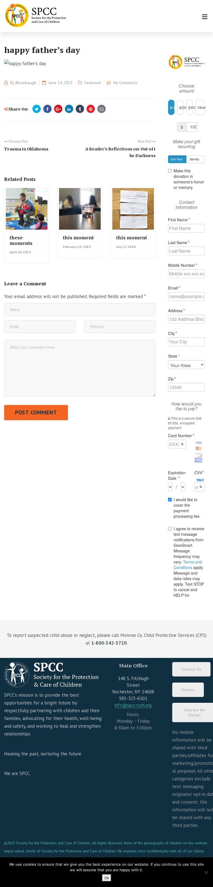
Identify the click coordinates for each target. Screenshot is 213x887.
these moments (21, 240)
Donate (188, 689)
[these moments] (26, 212)
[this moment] (79, 212)
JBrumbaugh (25, 82)
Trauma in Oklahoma (26, 149)
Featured (93, 82)
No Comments (125, 82)
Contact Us (191, 669)
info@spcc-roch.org (133, 705)
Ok (106, 878)
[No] (206, 872)
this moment (78, 237)
